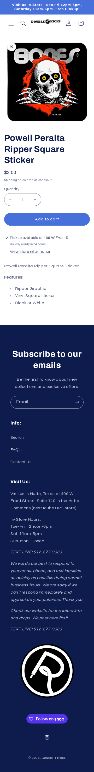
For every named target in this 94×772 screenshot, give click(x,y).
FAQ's (15, 450)
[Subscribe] (77, 402)
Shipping (10, 180)
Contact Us (20, 462)
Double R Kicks (54, 757)
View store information (30, 252)
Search (17, 438)
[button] (11, 23)
